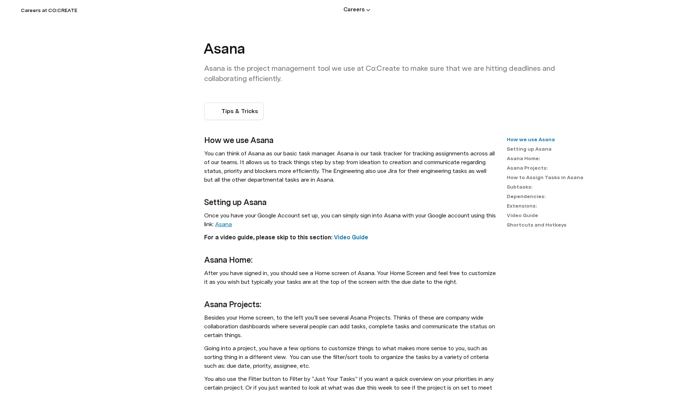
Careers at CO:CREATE (49, 10)
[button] (368, 9)
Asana (223, 224)
